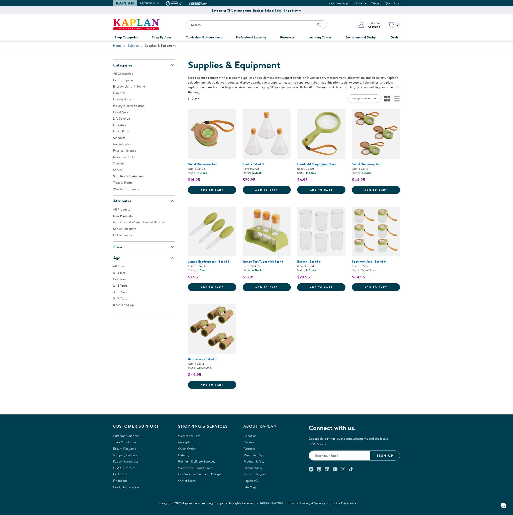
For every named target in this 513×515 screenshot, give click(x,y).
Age (116, 257)
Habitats (119, 93)
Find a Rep (361, 3)
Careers (248, 442)
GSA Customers (124, 468)
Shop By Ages (161, 37)
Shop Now (291, 10)
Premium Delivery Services (196, 461)
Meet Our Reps (254, 455)
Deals (394, 37)
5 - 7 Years (120, 298)
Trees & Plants (123, 182)
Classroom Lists (189, 435)
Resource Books (124, 157)
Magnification (122, 144)
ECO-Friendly (122, 235)
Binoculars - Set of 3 (202, 359)
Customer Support (340, 3)
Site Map (249, 487)
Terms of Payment (256, 474)
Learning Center (320, 37)
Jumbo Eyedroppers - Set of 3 (209, 261)
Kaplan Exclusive (124, 228)
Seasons (118, 163)
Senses (118, 169)
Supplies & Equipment (128, 176)
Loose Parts (121, 131)
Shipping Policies (125, 455)
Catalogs (376, 3)
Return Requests (124, 448)
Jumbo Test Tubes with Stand (263, 261)
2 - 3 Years (120, 285)
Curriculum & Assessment (204, 37)
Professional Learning (251, 37)
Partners (249, 448)
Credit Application (126, 487)
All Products (121, 209)
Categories (122, 65)
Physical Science (124, 150)
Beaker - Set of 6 (309, 261)
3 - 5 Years (120, 292)
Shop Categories (126, 37)
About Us (249, 435)
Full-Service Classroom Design (199, 474)
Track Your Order (124, 442)
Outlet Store (187, 480)
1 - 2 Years (120, 279)
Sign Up (385, 455)
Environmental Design (361, 37)
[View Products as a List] (397, 98)
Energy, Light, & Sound (129, 86)
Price (117, 247)
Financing (120, 480)
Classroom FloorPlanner (195, 468)
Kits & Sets (120, 112)
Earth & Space (123, 80)
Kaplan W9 (251, 480)
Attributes (122, 201)
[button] (370, 24)
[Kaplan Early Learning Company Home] (137, 24)
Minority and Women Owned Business (139, 222)
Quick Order (392, 3)
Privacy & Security (313, 503)
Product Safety (253, 461)
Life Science (121, 118)
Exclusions (120, 474)
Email (291, 503)
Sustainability (252, 468)
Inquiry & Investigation (129, 105)
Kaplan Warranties (126, 461)
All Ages (119, 266)
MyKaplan (185, 442)
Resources (287, 37)
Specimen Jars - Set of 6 (369, 261)
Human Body (122, 99)
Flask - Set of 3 (253, 164)
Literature (120, 125)
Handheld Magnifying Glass (316, 164)
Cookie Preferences (344, 503)
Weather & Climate (126, 189)
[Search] (319, 24)
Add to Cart (218, 189)
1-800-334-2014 (271, 503)
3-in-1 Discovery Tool (202, 164)
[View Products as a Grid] (387, 98)
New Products (123, 216)
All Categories (123, 73)
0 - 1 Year (119, 272)
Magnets (119, 137)
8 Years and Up (123, 304)
